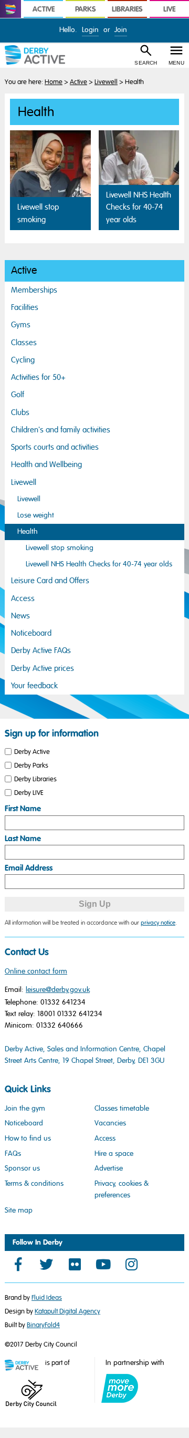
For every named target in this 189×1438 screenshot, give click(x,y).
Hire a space (113, 1153)
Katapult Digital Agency (67, 1311)
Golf (17, 394)
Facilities (24, 307)
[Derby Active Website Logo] (40, 55)
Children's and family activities (60, 429)
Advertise (108, 1168)
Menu (176, 63)
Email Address (28, 868)
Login (90, 29)
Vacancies (110, 1123)
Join (120, 29)
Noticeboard (31, 633)
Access (23, 598)
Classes (24, 342)
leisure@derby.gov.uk (58, 989)
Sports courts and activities (55, 447)
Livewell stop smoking (59, 547)
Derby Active (32, 752)
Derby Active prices (42, 668)
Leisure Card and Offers (50, 580)
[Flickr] (74, 1264)
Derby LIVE (29, 792)
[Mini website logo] (24, 1366)
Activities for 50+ (38, 377)
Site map (19, 1210)
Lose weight (35, 515)
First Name (23, 808)
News (20, 615)
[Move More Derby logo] (119, 1388)
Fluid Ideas (47, 1298)
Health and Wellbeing (46, 464)
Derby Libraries (35, 778)
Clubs (20, 412)
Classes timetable (121, 1108)
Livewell (106, 82)
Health (27, 531)
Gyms (20, 324)
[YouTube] (103, 1264)
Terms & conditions (34, 1183)
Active (78, 82)
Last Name (23, 838)
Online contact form (36, 971)
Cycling (23, 360)
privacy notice (158, 922)
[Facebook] (18, 1264)
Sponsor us (22, 1168)
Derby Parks (31, 765)
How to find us (28, 1138)
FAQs (13, 1153)
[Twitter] (46, 1264)
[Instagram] (131, 1264)
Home (53, 82)
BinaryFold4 (43, 1325)
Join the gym (25, 1108)
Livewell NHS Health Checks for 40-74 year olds (99, 564)
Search (145, 63)
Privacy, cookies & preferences (121, 1189)
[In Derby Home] (10, 9)
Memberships (34, 290)
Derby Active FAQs (41, 650)
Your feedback (34, 685)
